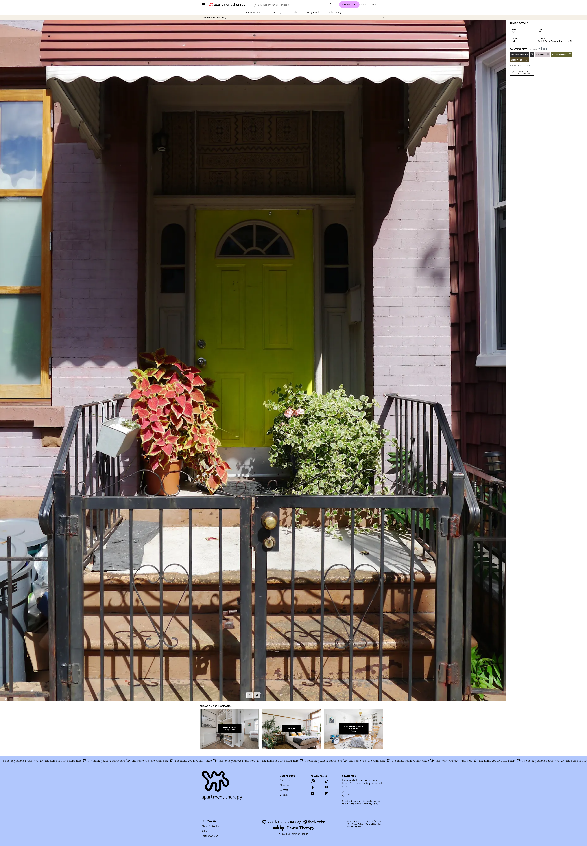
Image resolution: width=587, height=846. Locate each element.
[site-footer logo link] (209, 821)
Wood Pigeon (517, 60)
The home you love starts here (54, 760)
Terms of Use (354, 804)
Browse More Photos (213, 18)
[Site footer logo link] (239, 783)
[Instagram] (313, 781)
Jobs (204, 831)
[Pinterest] (326, 787)
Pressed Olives (559, 54)
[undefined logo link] (227, 4)
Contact (284, 790)
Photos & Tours (253, 12)
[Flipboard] (326, 793)
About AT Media (210, 826)
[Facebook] (313, 787)
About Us (285, 785)
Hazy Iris (540, 54)
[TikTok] (326, 781)
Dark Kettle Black (519, 54)
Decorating (275, 12)
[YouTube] (313, 793)
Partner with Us (210, 836)
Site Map (284, 794)
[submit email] (378, 794)
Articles (294, 12)
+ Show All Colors (520, 65)
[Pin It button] (257, 695)
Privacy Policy (371, 804)
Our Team (285, 780)
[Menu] (203, 4)
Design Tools (313, 12)
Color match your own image (524, 72)
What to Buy (335, 12)
